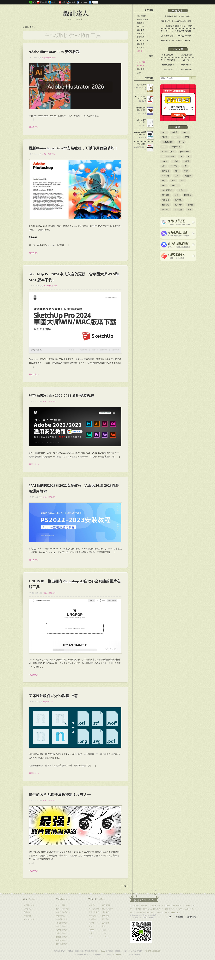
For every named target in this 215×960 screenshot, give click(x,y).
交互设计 (140, 33)
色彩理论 (165, 205)
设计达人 (76, 13)
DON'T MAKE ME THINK (140, 97)
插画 (173, 181)
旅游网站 (105, 916)
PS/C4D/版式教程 (168, 60)
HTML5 (105, 937)
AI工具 (174, 132)
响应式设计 (93, 905)
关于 (139, 73)
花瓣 (63, 2)
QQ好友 (72, 2)
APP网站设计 (94, 909)
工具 (176, 176)
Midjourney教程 (168, 152)
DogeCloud (100, 951)
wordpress (117, 955)
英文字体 (178, 205)
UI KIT (164, 161)
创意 (185, 166)
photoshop (184, 152)
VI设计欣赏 (60, 916)
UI (189, 156)
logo (164, 147)
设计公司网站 (94, 912)
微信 (34, 2)
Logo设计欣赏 (61, 919)
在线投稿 (27, 909)
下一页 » (124, 886)
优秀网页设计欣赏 (63, 909)
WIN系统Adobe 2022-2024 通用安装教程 (61, 396)
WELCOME (175, 913)
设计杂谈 (140, 44)
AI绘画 (164, 137)
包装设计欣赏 (61, 933)
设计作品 (140, 26)
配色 (189, 210)
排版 (164, 181)
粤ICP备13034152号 (153, 951)
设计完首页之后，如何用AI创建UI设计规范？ (178, 21)
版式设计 (181, 190)
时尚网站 (105, 912)
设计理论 (165, 210)
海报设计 (174, 185)
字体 (186, 171)
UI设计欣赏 (60, 905)
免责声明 (27, 916)
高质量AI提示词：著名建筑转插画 (178, 16)
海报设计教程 (167, 190)
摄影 (182, 181)
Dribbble (92, 930)
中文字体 (173, 166)
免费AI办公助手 (168, 65)
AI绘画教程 (141, 16)
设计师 (190, 205)
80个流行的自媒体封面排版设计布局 (178, 26)
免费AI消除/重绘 (168, 55)
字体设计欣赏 (61, 926)
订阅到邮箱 (191, 917)
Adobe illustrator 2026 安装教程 (54, 52)
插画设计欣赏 (61, 937)
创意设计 (165, 171)
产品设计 (140, 48)
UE (181, 156)
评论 (54, 58)
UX (163, 166)
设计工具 (140, 30)
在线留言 (27, 912)
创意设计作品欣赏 (63, 912)
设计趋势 (178, 210)
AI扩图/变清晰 (186, 55)
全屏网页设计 (107, 909)
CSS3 (187, 137)
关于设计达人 (29, 905)
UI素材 (175, 161)
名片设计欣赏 (61, 930)
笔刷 (104, 930)
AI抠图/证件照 (186, 69)
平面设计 (187, 176)
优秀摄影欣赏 (61, 940)
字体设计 (165, 176)
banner (176, 137)
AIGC (164, 132)
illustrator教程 (167, 142)
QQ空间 (54, 2)
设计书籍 (140, 69)
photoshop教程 (168, 156)
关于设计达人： (144, 895)
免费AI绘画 (168, 69)
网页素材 (187, 195)
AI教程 (185, 132)
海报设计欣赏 (61, 923)
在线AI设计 (141, 62)
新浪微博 (43, 2)
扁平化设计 (106, 905)
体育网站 (92, 919)
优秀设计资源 (28, 27)
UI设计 (186, 161)
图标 (176, 171)
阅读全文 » (34, 127)
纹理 (176, 195)
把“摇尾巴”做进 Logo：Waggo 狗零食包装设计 (179, 36)
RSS (169, 917)
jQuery (181, 142)
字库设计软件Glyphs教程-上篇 (53, 696)
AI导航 (139, 51)
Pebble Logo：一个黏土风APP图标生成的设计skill (181, 31)
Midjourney (175, 147)
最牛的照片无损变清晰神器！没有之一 (60, 795)
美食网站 (92, 916)
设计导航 (140, 66)
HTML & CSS (142, 41)
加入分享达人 (29, 919)
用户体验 (140, 37)
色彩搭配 (178, 200)
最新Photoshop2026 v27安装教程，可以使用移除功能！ (73, 148)
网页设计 (165, 200)
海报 (164, 185)
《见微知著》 (140, 144)
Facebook (84, 2)
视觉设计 (46, 702)
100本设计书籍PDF (187, 65)
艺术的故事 (141, 85)
